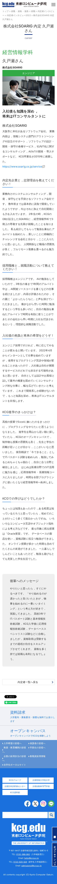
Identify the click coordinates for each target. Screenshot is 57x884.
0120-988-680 (23, 854)
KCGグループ (15, 780)
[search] (51, 815)
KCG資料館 (15, 792)
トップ (5, 11)
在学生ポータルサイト (15, 764)
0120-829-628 (20, 862)
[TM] (28, 833)
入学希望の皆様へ (13, 743)
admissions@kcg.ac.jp (31, 865)
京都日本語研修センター (15, 786)
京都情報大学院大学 (41, 780)
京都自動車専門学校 (41, 786)
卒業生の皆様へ (37, 747)
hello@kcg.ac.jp (31, 858)
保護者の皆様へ (37, 743)
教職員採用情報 (37, 756)
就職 (33, 11)
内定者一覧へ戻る (28, 682)
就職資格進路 (19, 11)
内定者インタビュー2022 (19, 15)
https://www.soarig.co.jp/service (22, 166)
